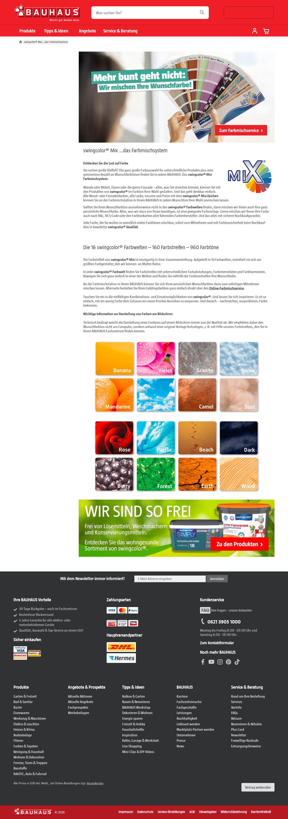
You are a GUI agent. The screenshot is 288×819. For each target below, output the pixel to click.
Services (236, 701)
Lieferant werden (188, 724)
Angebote (87, 31)
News (180, 746)
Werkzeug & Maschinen (30, 718)
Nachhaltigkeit (187, 718)
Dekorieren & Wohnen (137, 712)
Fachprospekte (78, 707)
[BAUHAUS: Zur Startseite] (47, 14)
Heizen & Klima (24, 729)
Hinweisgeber (208, 812)
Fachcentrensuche (189, 701)
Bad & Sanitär (23, 701)
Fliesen (18, 740)
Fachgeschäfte (186, 707)
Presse (181, 740)
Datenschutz (145, 812)
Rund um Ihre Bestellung (248, 696)
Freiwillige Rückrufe (244, 740)
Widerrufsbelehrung (234, 812)
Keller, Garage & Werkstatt (140, 740)
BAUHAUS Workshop (136, 707)
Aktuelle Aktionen (80, 696)
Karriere (182, 696)
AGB (192, 812)
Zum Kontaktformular (217, 642)
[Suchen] (203, 12)
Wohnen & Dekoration (29, 757)
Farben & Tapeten (26, 746)
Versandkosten (95, 783)
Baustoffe (20, 768)
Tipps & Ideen (56, 31)
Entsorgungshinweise (246, 746)
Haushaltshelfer (133, 729)
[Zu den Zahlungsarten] (128, 625)
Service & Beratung (120, 31)
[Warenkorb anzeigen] (266, 31)
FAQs (234, 712)
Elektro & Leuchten (26, 724)
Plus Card (237, 729)
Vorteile (236, 707)
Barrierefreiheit (261, 812)
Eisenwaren (21, 712)
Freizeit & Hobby (133, 724)
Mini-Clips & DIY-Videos (138, 751)
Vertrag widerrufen (258, 787)
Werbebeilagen (78, 712)
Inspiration (129, 735)
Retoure (236, 718)
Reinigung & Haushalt (29, 751)
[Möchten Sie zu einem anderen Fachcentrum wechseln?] (249, 12)
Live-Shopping (132, 746)
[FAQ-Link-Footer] (226, 613)
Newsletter (238, 735)
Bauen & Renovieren (136, 701)
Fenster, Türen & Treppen (30, 762)
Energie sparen (132, 718)
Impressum (126, 812)
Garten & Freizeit (25, 696)
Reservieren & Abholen (246, 724)
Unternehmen (186, 735)
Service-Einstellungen (171, 812)
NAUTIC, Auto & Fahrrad (30, 773)
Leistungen (184, 712)
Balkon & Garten (133, 696)
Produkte (27, 31)
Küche (18, 707)
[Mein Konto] (254, 31)
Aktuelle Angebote (80, 701)
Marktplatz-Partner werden (195, 729)
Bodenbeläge (23, 735)
